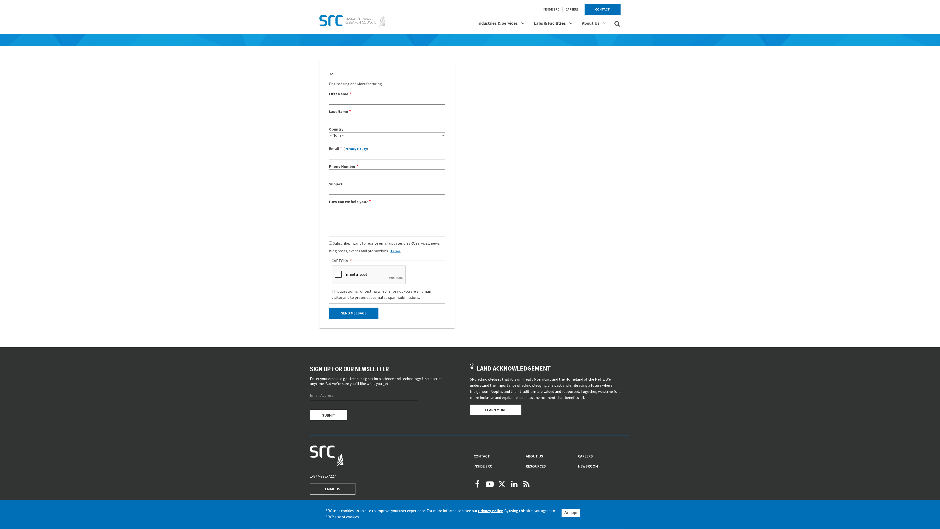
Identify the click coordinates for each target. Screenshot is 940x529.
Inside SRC (551, 9)
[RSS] (526, 484)
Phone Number (342, 166)
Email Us (332, 488)
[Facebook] (477, 484)
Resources (536, 466)
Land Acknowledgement (514, 368)
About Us (590, 23)
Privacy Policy (356, 149)
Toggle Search (617, 23)
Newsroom (588, 466)
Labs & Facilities (550, 23)
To (331, 73)
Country (336, 129)
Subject (335, 183)
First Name (338, 93)
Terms (395, 251)
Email (334, 148)
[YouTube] (489, 484)
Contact (602, 9)
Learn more (495, 409)
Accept (570, 513)
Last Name (338, 111)
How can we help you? (348, 201)
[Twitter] (501, 484)
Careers (572, 9)
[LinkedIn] (514, 484)
